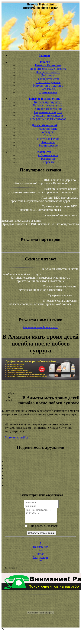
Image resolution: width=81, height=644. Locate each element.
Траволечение (48, 92)
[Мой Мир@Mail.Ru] (40, 485)
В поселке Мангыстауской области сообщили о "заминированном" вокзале (43, 302)
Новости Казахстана (48, 65)
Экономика (48, 142)
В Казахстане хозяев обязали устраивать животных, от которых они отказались (43, 190)
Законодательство (48, 78)
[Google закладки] (40, 468)
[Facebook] (40, 475)
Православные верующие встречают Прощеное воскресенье (47, 288)
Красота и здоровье (48, 82)
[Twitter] (40, 478)
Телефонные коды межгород (48, 118)
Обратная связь (48, 155)
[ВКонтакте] (40, 471)
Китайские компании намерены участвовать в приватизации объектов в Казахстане (40, 279)
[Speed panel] (40, 461)
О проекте (48, 162)
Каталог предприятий (48, 102)
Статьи (48, 135)
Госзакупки (48, 132)
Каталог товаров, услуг (48, 105)
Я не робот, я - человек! (43, 525)
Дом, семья (48, 75)
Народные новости (48, 72)
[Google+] (40, 465)
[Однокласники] (40, 482)
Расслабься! (48, 89)
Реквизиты (48, 158)
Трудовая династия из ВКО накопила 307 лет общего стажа (48, 208)
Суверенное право (60, 295)
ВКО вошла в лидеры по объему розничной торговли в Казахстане (45, 181)
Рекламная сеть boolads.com (40, 327)
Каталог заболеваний (48, 108)
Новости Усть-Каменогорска (48, 68)
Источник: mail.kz (16, 437)
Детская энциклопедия (48, 115)
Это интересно (48, 145)
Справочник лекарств (48, 112)
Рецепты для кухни (48, 138)
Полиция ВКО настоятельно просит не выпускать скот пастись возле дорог (44, 199)
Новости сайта (48, 128)
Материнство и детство (48, 85)
